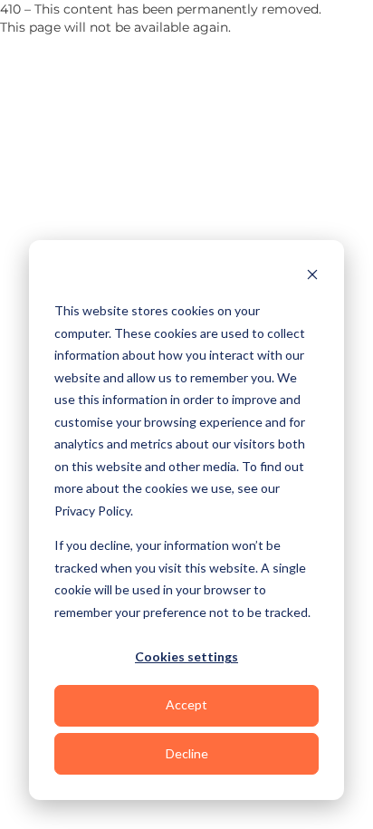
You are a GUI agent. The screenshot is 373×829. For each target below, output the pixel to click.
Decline (187, 753)
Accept (186, 704)
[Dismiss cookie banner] (312, 276)
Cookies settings (186, 656)
